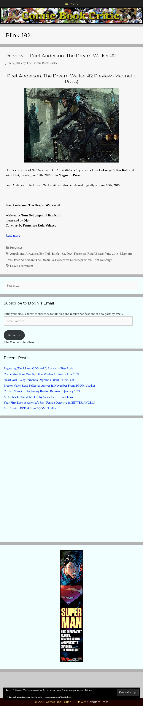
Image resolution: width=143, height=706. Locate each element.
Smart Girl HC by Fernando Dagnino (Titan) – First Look (39, 380)
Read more (13, 235)
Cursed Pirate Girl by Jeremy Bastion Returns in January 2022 (42, 391)
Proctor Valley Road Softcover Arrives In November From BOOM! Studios (49, 386)
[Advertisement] (71, 479)
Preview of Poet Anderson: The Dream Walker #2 (61, 55)
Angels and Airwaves (24, 254)
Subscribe (14, 335)
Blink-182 (58, 254)
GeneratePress (97, 702)
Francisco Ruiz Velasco (89, 254)
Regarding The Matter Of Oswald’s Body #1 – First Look (38, 368)
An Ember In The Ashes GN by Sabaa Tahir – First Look (38, 397)
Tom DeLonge (102, 260)
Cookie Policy (66, 697)
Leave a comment (21, 266)
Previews (16, 248)
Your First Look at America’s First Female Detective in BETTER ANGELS (49, 403)
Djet (69, 254)
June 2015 (111, 254)
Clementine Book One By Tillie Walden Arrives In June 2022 (41, 374)
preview (85, 260)
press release (71, 260)
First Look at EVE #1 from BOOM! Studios (30, 408)
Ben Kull (44, 254)
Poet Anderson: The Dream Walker (37, 260)
